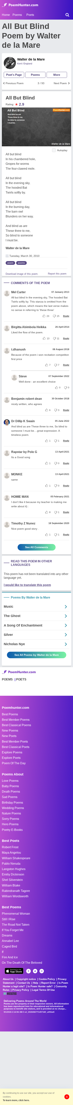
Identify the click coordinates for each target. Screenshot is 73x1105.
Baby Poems (10, 786)
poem (10, 263)
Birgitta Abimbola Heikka (28, 327)
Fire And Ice (10, 957)
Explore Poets (11, 757)
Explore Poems (12, 752)
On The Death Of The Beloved (22, 962)
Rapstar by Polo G (24, 451)
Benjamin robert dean (26, 398)
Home (6, 14)
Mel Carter (18, 292)
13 (48, 338)
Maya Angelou (11, 852)
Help (35, 982)
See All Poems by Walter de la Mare (36, 654)
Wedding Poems (13, 808)
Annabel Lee (10, 940)
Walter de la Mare (31, 59)
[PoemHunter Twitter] (35, 971)
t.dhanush (18, 349)
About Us (8, 979)
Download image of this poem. (22, 273)
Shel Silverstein (12, 879)
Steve (23, 376)
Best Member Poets (15, 741)
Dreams (7, 935)
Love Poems (10, 780)
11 (58, 338)
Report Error (48, 982)
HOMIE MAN (20, 496)
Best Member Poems (16, 719)
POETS (21, 679)
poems (21, 263)
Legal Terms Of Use (43, 990)
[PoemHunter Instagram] (41, 971)
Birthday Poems (12, 802)
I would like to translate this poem (27, 585)
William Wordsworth (15, 896)
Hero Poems (10, 824)
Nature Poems (11, 813)
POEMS (7, 679)
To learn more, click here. (16, 1100)
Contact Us (23, 982)
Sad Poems (9, 797)
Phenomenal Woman (16, 913)
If (2, 951)
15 (58, 316)
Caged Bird (9, 946)
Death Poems (11, 791)
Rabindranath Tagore (16, 890)
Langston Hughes (13, 869)
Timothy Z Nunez (23, 523)
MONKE (16, 474)
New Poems (10, 730)
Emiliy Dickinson (13, 874)
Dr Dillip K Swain (23, 421)
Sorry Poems (10, 818)
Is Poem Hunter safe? (40, 986)
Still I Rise (8, 919)
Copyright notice (26, 979)
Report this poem (57, 273)
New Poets (9, 736)
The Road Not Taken (15, 924)
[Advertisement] (36, 1067)
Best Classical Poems (16, 725)
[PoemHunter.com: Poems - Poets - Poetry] (20, 5)
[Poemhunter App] (14, 971)
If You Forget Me (13, 930)
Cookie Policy (47, 979)
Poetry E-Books (12, 829)
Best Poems (10, 714)
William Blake (11, 885)
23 (48, 316)
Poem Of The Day (14, 763)
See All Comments (36, 547)
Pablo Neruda (11, 863)
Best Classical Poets (15, 747)
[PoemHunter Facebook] (28, 971)
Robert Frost (10, 847)
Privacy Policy (20, 990)
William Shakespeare (16, 858)
